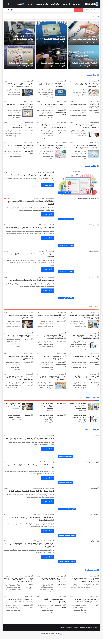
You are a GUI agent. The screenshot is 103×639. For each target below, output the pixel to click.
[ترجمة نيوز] (91, 4)
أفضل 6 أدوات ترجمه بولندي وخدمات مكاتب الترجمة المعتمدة (51, 337)
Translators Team (48, 488)
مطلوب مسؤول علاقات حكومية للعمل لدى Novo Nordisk (29, 227)
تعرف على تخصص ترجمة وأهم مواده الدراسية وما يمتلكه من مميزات (29, 545)
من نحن (29, 4)
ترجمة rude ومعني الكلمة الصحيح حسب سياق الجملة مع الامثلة (86, 600)
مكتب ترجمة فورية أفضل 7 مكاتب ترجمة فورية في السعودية (22, 39)
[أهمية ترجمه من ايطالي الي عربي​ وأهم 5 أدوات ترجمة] (27, 385)
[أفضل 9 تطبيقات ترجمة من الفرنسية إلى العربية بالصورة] (93, 324)
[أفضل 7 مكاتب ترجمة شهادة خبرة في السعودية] (20, 57)
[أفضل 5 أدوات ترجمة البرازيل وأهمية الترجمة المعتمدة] (61, 323)
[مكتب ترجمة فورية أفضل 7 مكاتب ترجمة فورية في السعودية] (20, 33)
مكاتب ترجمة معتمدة (42, 4)
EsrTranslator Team (48, 199)
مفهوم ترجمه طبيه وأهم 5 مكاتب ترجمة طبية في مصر (30, 438)
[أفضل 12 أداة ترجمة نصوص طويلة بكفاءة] (93, 365)
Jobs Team (50, 225)
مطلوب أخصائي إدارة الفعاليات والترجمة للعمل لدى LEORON (32, 255)
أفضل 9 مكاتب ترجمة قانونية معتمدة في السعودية (84, 64)
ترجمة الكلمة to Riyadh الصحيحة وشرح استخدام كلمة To (20, 600)
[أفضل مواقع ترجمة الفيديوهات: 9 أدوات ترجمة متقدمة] (93, 344)
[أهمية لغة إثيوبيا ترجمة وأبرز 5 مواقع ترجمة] (93, 385)
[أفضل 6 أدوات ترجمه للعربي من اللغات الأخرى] (28, 364)
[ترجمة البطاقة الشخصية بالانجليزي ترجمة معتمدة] (51, 33)
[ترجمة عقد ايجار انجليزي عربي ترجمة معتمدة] (83, 33)
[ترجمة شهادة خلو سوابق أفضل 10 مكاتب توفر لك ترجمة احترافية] (60, 154)
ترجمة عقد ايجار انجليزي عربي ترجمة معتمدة (84, 41)
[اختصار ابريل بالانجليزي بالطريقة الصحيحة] (60, 587)
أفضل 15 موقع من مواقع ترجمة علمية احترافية (21, 316)
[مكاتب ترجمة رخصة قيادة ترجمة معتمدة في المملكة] (27, 154)
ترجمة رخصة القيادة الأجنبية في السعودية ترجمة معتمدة (52, 64)
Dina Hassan (49, 172)
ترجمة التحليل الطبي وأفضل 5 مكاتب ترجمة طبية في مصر (31, 466)
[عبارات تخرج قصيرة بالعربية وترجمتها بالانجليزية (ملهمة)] (27, 587)
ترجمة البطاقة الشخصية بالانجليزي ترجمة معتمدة (54, 41)
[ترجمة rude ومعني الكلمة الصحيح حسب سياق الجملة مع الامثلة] (97, 605)
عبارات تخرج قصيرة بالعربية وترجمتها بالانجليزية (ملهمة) (18, 580)
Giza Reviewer (49, 436)
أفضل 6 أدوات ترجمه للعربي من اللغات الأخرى (20, 357)
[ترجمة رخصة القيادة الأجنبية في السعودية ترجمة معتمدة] (51, 57)
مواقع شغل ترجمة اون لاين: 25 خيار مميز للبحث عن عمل (30, 175)
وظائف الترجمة (55, 4)
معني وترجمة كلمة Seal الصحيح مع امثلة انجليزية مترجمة (85, 580)
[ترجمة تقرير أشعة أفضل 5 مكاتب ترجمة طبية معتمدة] (93, 133)
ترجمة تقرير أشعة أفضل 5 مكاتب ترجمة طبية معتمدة (86, 126)
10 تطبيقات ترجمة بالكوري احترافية (19, 335)
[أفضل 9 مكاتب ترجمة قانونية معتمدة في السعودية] (83, 57)
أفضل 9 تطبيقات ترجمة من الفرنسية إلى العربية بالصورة (84, 316)
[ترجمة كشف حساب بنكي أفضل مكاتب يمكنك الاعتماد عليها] (60, 133)
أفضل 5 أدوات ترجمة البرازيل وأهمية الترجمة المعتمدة (52, 316)
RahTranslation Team (48, 515)
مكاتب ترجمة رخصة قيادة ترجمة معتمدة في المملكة (20, 146)
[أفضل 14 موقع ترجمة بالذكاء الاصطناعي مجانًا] (60, 365)
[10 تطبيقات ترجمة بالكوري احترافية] (28, 341)
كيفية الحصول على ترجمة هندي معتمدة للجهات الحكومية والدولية (33, 519)
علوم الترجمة (67, 4)
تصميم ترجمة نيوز (66, 627)
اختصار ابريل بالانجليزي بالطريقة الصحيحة (53, 580)
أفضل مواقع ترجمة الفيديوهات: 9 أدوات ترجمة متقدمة (86, 337)
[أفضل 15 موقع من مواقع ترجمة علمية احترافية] (27, 324)
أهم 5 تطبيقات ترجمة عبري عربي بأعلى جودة (53, 378)
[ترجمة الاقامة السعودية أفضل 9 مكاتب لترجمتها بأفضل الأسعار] (93, 154)
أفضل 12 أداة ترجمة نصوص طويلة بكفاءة (86, 357)
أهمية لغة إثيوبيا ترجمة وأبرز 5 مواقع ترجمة (87, 378)
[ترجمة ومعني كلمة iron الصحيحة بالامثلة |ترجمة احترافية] (60, 608)
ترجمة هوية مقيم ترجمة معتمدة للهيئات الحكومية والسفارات (20, 126)
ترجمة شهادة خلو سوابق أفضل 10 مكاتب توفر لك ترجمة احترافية (53, 146)
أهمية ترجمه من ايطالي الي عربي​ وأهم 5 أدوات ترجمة (20, 378)
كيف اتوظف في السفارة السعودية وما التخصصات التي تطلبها (31, 203)
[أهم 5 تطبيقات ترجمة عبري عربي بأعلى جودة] (60, 385)
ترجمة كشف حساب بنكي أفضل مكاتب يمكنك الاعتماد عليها (53, 126)
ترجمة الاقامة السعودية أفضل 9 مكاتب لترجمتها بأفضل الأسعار (86, 146)
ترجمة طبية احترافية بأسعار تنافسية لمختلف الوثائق (31, 491)
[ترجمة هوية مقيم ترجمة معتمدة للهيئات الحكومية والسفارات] (27, 133)
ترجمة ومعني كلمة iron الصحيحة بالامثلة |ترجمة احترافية (53, 600)
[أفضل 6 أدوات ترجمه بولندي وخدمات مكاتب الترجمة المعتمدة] (61, 344)
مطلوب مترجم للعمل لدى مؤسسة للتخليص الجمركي (31, 280)
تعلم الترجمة (76, 4)
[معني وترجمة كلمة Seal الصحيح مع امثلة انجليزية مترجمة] (95, 586)
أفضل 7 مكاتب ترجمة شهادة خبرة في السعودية (21, 64)
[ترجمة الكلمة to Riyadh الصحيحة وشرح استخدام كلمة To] (27, 608)
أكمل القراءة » (47, 185)
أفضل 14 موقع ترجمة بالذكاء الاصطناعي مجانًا (55, 357)
